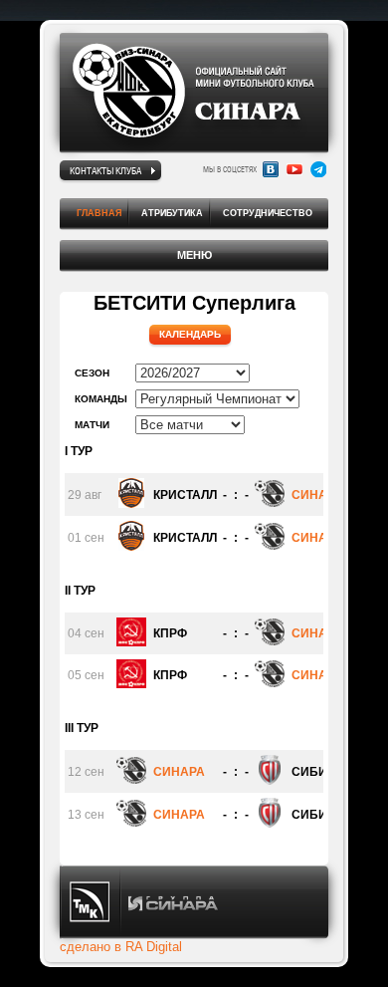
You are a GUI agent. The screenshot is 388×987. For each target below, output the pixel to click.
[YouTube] (294, 169)
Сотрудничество (267, 213)
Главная (99, 213)
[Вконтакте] (271, 169)
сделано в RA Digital (121, 946)
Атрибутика (172, 213)
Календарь (190, 334)
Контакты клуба (105, 170)
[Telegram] (318, 169)
